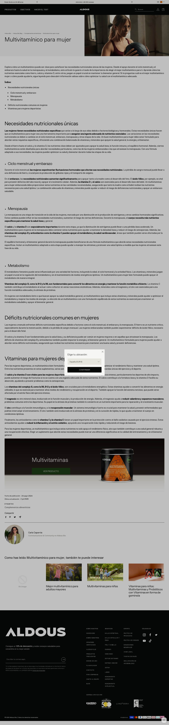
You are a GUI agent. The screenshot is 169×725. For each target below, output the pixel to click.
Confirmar (84, 369)
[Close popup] (102, 352)
